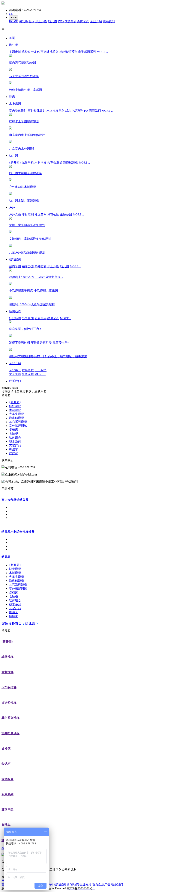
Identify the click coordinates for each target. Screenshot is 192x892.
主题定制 (15, 51)
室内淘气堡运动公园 (15, 499)
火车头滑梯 (54, 162)
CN (11, 13)
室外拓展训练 (18, 425)
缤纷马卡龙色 (31, 51)
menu (13, 17)
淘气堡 (23, 21)
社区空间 (40, 214)
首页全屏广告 (101, 884)
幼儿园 (52, 21)
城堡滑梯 (28, 162)
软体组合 (15, 437)
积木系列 (15, 441)
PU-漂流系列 (92, 110)
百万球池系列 (49, 51)
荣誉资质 (15, 374)
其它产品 (15, 445)
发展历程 (28, 370)
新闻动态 (83, 21)
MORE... (102, 51)
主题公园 (66, 214)
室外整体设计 (37, 110)
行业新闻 (15, 318)
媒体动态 (53, 318)
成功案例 (70, 21)
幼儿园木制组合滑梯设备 (18, 531)
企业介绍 (96, 21)
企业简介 (15, 370)
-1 (81, 888)
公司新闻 (28, 318)
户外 (61, 21)
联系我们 (109, 21)
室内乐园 (15, 266)
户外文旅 (15, 214)
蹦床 (31, 21)
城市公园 (53, 214)
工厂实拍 (40, 370)
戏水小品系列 (74, 110)
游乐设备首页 (12, 623)
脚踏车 (13, 449)
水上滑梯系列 (55, 110)
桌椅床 (13, 429)
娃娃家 (13, 453)
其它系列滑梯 (18, 421)
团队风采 (40, 318)
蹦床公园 (28, 266)
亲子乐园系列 (87, 51)
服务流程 (28, 374)
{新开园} (15, 162)
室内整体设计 (18, 110)
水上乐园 (41, 21)
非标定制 (28, 214)
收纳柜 (13, 433)
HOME (13, 21)
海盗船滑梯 (70, 162)
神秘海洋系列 (68, 51)
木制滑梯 (40, 162)
